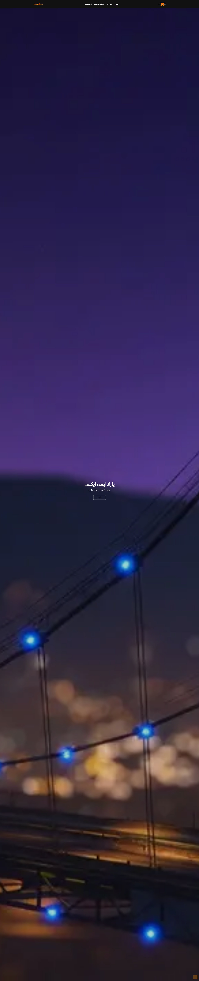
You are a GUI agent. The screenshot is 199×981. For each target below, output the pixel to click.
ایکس (117, 4)
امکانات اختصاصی (99, 4)
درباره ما (109, 4)
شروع (99, 497)
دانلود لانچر (88, 4)
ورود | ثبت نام (38, 4)
